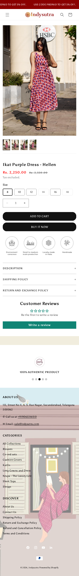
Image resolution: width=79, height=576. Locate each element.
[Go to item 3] (39, 379)
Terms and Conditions (16, 533)
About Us (8, 506)
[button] (7, 15)
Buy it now (39, 227)
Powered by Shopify (49, 567)
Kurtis (6, 465)
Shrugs (7, 486)
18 (69, 192)
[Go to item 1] (33, 379)
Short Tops (9, 481)
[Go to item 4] (43, 379)
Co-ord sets (10, 454)
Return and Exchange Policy (20, 522)
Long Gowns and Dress (17, 470)
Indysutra (34, 567)
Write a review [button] (39, 325)
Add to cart (39, 216)
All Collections (12, 443)
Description (13, 268)
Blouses (7, 449)
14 (45, 192)
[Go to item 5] (46, 379)
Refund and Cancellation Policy (22, 528)
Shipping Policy (12, 517)
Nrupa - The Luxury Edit (17, 476)
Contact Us (9, 512)
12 (31, 192)
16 (55, 192)
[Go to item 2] (36, 379)
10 (19, 192)
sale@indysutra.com (26, 424)
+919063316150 (27, 416)
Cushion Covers (12, 459)
